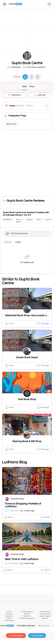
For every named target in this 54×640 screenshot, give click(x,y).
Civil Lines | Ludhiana (36, 67)
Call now (42, 95)
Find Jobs (9, 614)
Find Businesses (27, 612)
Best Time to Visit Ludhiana (21, 559)
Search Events (45, 614)
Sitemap (45, 618)
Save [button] (11, 324)
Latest (18, 242)
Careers (9, 618)
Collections (27, 616)
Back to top (43, 626)
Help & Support (45, 616)
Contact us (9, 616)
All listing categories (27, 618)
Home (9, 612)
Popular (7, 242)
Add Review (17, 636)
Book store (11, 124)
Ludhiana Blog (45, 612)
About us (27, 614)
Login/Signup (9, 620)
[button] (25, 77)
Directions (15, 95)
